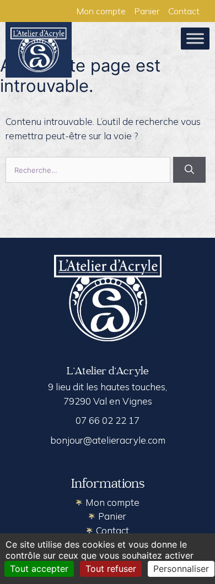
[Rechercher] (189, 170)
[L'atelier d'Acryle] (39, 48)
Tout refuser (110, 568)
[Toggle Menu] (195, 38)
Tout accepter (39, 568)
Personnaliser (181, 568)
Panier (147, 11)
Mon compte (101, 11)
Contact (184, 11)
